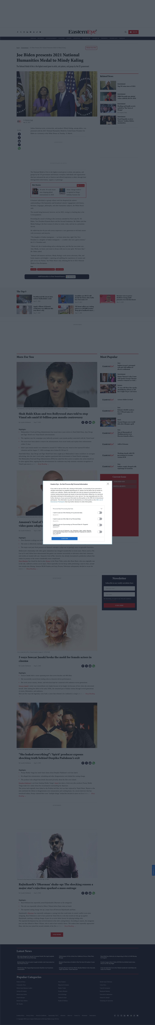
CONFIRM (64, 538)
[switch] (99, 512)
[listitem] (77, 509)
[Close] (108, 484)
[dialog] (77, 512)
